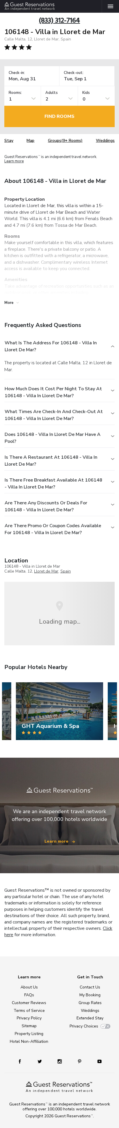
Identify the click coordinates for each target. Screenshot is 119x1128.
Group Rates (90, 1003)
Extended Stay (90, 1018)
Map (30, 140)
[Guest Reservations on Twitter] (40, 1061)
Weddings (105, 140)
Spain (65, 571)
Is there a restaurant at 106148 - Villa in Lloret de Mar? (51, 460)
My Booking (90, 995)
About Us (29, 987)
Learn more (14, 161)
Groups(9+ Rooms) (65, 140)
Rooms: (15, 92)
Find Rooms (59, 116)
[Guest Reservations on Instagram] (60, 1061)
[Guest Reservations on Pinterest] (80, 1061)
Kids (86, 92)
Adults (51, 92)
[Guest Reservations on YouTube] (97, 1061)
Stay (8, 140)
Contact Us (90, 987)
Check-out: (73, 72)
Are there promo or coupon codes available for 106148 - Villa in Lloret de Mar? (53, 529)
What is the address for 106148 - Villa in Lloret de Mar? (51, 346)
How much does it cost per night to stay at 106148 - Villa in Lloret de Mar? (53, 392)
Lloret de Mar (46, 571)
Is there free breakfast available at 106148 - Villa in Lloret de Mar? (53, 483)
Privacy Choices (84, 1026)
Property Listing (29, 1033)
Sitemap (29, 1026)
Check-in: (17, 72)
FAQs (29, 995)
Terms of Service (29, 1010)
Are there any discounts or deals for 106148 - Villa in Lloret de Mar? (46, 506)
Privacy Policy (29, 1018)
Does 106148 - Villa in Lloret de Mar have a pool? (53, 438)
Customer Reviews (29, 1003)
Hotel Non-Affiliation (29, 1041)
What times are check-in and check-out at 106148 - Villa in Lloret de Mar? (54, 415)
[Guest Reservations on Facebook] (22, 1061)
